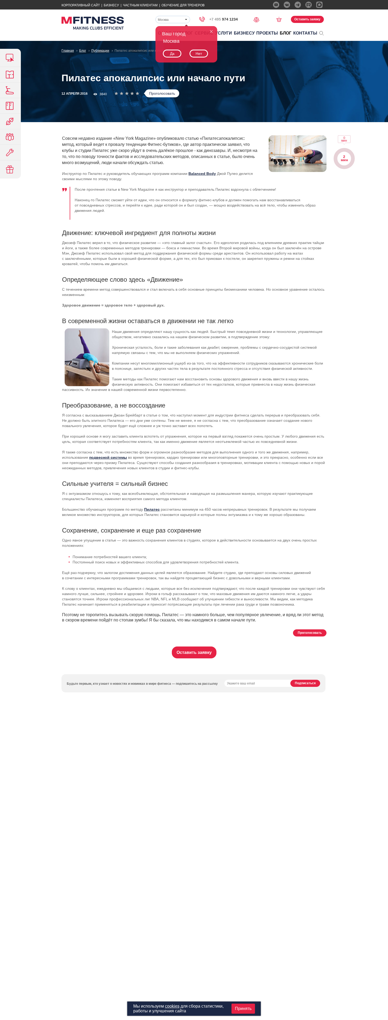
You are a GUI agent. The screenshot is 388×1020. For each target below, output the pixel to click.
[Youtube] (276, 5)
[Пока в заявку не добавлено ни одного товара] (280, 19)
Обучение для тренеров (183, 5)
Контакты (305, 33)
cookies (172, 1006)
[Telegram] (298, 5)
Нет (199, 53)
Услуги (223, 33)
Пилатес (152, 509)
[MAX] (319, 5)
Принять (243, 1008)
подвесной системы (108, 457)
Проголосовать (162, 93)
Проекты (267, 33)
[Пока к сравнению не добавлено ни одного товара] (258, 19)
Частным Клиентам (140, 5)
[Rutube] (308, 5)
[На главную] (92, 23)
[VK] (287, 5)
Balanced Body (202, 173)
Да (172, 53)
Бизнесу (111, 5)
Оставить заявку (307, 19)
